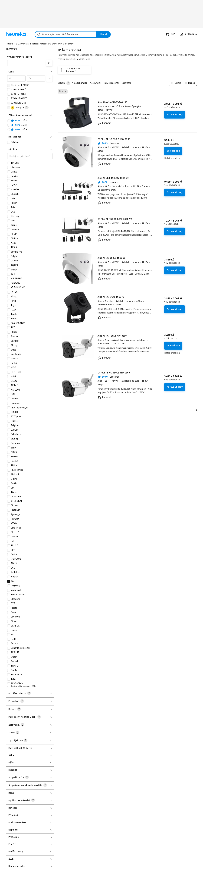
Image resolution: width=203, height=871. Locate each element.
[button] (26, 63)
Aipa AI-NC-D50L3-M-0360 (111, 258)
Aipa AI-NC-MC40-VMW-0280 (112, 102)
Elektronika (23, 43)
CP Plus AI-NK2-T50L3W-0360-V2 (115, 219)
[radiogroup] (29, 125)
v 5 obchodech (171, 224)
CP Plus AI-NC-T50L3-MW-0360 (114, 372)
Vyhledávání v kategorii (19, 57)
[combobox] (65, 34)
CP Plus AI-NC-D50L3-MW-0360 (114, 139)
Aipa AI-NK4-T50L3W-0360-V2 (113, 178)
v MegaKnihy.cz (171, 143)
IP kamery (69, 43)
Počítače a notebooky (39, 43)
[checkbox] (8, 85)
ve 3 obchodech (172, 107)
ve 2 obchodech (172, 263)
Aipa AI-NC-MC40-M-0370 (111, 297)
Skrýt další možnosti (20, 686)
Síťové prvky (57, 43)
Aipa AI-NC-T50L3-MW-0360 (112, 336)
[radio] (8, 120)
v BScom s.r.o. (171, 338)
